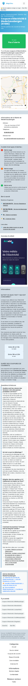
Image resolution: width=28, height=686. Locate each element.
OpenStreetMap (7, 107)
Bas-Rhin (3, 9)
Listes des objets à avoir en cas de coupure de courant (13, 228)
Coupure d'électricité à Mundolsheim (12, 605)
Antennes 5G (14, 664)
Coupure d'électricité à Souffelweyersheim (13, 617)
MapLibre (4, 105)
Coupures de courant (11, 14)
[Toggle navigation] (24, 3)
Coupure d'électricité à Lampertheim (12, 609)
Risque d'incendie (14, 657)
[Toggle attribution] (25, 105)
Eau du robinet (14, 650)
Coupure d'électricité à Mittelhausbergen (13, 601)
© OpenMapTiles (17, 105)
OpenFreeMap (10, 105)
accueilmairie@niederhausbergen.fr (14, 138)
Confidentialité (14, 674)
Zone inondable (14, 660)
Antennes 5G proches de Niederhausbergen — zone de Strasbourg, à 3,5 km (11, 579)
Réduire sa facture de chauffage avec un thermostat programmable (14, 562)
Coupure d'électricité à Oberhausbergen (12, 613)
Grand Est (20, 14)
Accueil (3, 14)
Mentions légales (14, 671)
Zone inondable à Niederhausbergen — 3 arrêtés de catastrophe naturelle (13, 589)
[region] (14, 92)
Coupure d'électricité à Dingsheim (11, 621)
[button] (14, 90)
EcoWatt (21, 62)
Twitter (14, 682)
